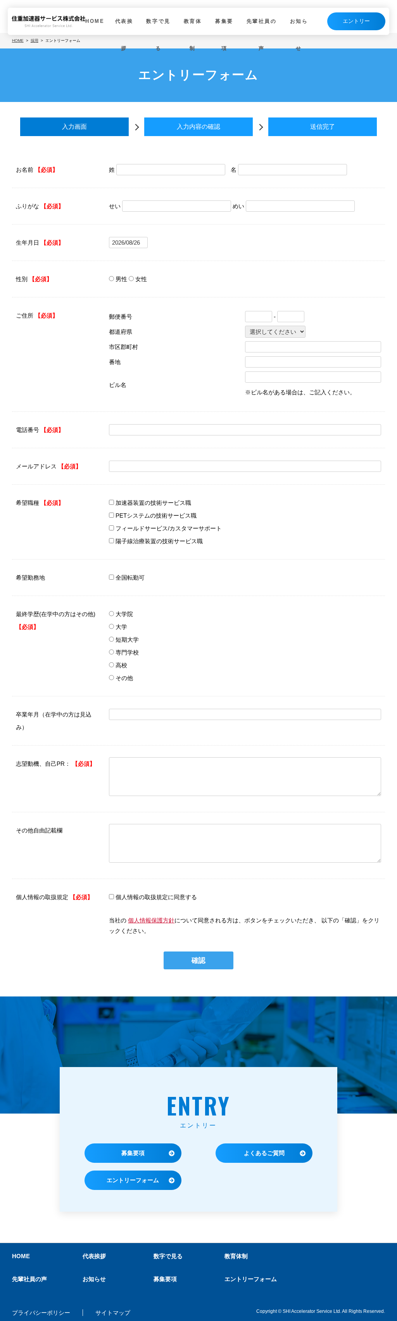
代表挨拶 (124, 34)
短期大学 (127, 639)
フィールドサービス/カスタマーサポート (169, 528)
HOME (94, 21)
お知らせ (299, 34)
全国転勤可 (130, 577)
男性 (121, 279)
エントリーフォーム (133, 1180)
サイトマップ (112, 1312)
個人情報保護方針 (151, 920)
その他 (124, 678)
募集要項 (224, 34)
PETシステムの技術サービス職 (156, 515)
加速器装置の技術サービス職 (153, 502)
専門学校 (127, 652)
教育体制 (193, 34)
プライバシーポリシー (41, 1312)
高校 (121, 665)
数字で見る (158, 34)
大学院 (124, 614)
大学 (121, 626)
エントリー (356, 21)
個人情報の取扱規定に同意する (156, 897)
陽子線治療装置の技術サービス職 (159, 541)
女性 (141, 279)
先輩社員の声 (262, 34)
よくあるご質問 (264, 1153)
